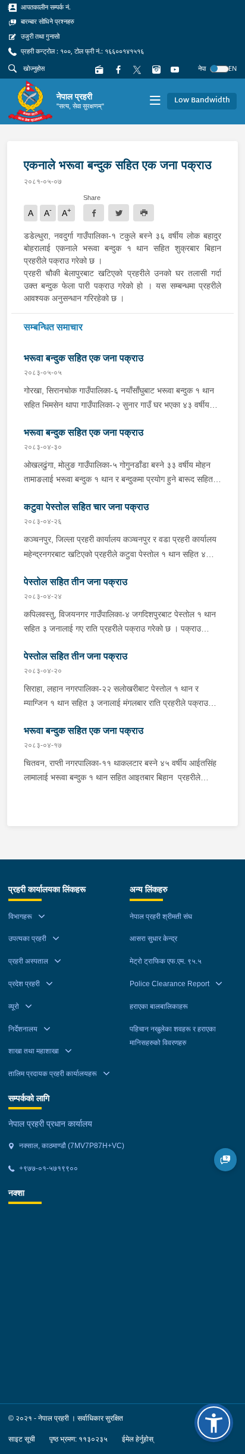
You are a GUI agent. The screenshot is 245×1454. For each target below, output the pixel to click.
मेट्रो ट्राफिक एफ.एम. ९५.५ (166, 961)
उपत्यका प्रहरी (27, 938)
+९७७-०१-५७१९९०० (47, 1168)
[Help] (225, 1159)
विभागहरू (20, 916)
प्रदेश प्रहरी (24, 984)
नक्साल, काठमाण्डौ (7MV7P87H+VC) (70, 1146)
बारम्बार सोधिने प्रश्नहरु (46, 21)
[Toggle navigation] (155, 101)
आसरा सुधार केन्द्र (153, 938)
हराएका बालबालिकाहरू (159, 1006)
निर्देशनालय (22, 1029)
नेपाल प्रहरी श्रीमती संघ (161, 916)
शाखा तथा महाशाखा (33, 1051)
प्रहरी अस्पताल (28, 961)
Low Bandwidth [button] (202, 100)
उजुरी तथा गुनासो (39, 36)
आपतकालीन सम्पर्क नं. (45, 7)
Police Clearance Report (169, 984)
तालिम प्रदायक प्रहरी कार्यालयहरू (52, 1074)
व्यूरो (13, 1006)
